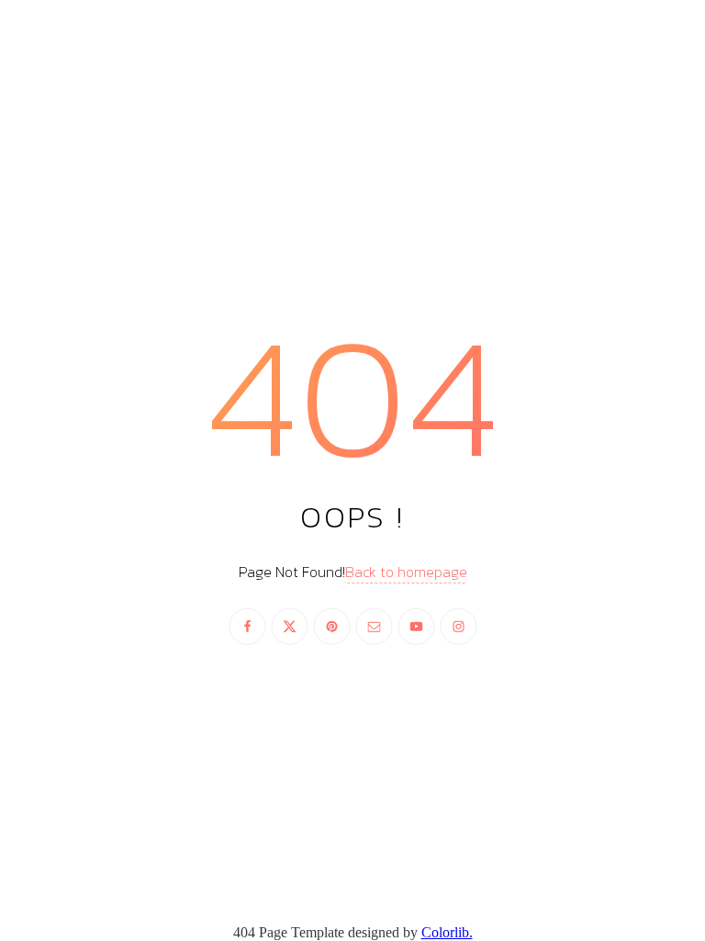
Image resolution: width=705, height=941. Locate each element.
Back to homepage (406, 572)
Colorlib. (447, 932)
